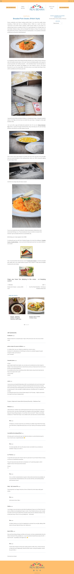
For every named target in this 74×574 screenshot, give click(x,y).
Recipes (23, 8)
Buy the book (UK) (64, 7)
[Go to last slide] (10, 311)
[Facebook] (73, 1)
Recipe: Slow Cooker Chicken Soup (34, 317)
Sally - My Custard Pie (12, 486)
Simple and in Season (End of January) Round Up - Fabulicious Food (26, 401)
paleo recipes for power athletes (15, 346)
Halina (9, 506)
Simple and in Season (32, 260)
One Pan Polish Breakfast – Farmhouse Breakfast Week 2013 (37, 286)
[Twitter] (71, 1)
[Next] (43, 311)
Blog (51, 8)
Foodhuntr (9, 335)
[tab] (24, 324)
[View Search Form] (1, 1)
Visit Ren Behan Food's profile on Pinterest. (57, 18)
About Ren (51, 6)
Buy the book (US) (11, 7)
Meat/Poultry (26, 16)
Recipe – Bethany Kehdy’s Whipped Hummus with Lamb (15, 318)
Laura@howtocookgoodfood (14, 433)
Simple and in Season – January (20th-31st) (15, 286)
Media (22, 6)
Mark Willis (10, 531)
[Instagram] (69, 1)
